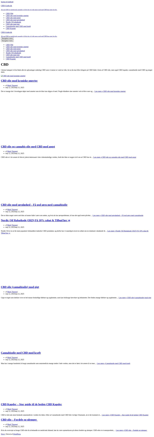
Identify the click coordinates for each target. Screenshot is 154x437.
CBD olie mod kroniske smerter (17, 16)
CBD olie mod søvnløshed (15, 20)
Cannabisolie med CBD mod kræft (18, 26)
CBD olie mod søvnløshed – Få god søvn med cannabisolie (34, 204)
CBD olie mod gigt (13, 24)
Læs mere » (110, 91)
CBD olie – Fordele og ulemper (19, 419)
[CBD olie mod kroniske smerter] (13, 76)
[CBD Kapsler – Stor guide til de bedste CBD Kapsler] (18, 399)
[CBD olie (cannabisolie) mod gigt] (37, 282)
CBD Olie (9, 13)
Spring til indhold (7, 2)
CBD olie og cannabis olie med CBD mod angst (28, 146)
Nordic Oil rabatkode (13, 22)
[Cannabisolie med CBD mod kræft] (37, 348)
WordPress (17, 434)
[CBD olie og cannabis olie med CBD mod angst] (37, 142)
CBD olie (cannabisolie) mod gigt (20, 287)
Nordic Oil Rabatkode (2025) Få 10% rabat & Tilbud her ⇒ (35, 220)
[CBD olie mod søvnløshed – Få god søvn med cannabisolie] (37, 200)
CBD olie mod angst (13, 18)
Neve (3, 434)
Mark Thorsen (12, 85)
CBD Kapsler (11, 28)
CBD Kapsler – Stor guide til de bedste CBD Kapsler (31, 404)
